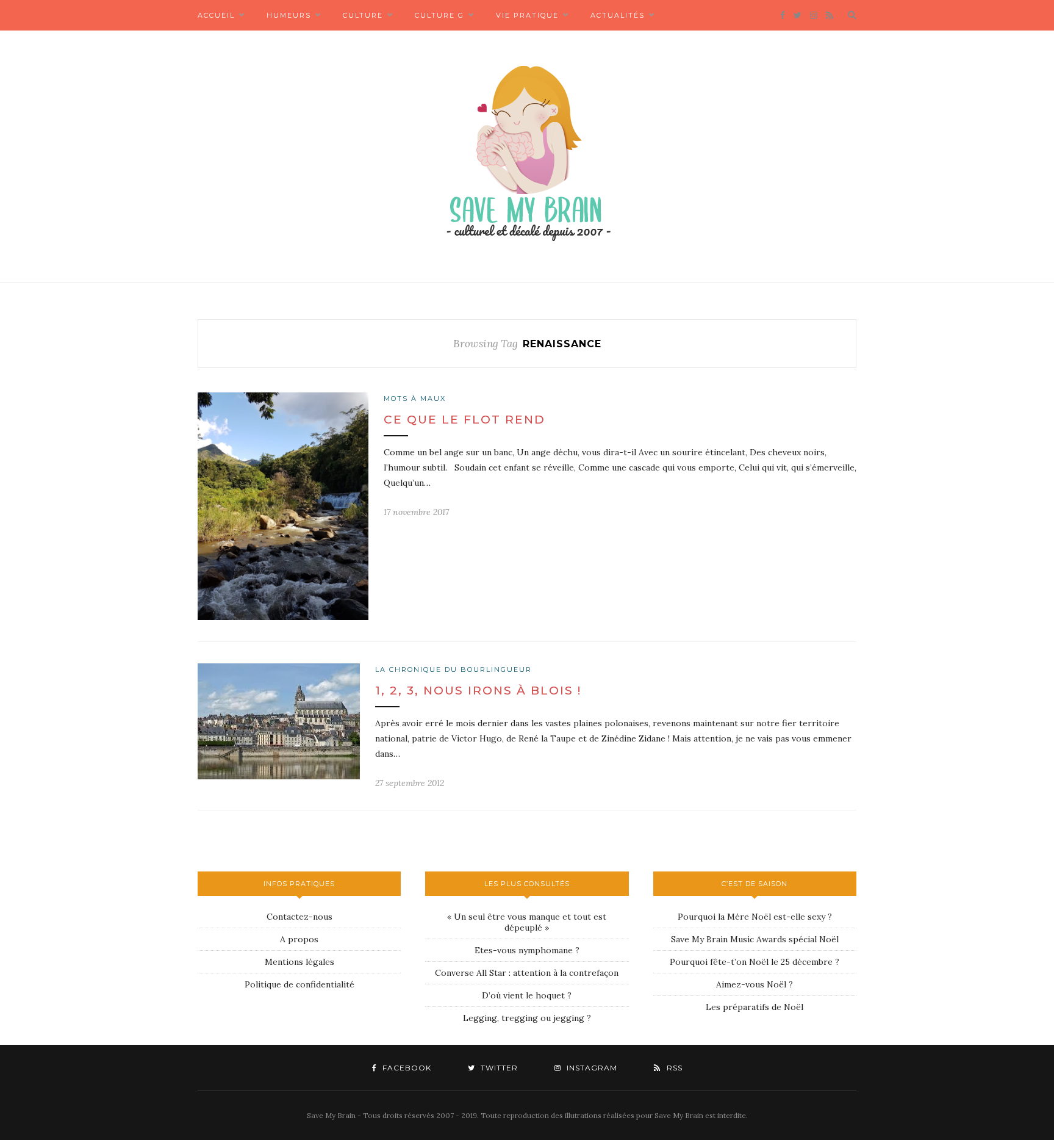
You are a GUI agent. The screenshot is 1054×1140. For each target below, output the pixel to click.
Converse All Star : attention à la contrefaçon (526, 972)
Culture (363, 15)
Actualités (617, 15)
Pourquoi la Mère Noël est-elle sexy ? (755, 916)
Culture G (439, 15)
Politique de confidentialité (299, 984)
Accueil (216, 15)
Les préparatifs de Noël (754, 1006)
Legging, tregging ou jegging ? (527, 1017)
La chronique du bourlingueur (453, 669)
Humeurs (289, 15)
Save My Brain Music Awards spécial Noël (755, 939)
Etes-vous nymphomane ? (527, 950)
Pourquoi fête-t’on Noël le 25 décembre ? (754, 961)
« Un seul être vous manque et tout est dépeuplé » (526, 922)
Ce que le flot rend (464, 420)
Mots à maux (415, 398)
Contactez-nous (299, 916)
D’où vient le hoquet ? (527, 995)
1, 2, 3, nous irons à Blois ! (478, 691)
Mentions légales (299, 961)
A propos (299, 939)
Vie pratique (527, 15)
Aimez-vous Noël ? (754, 984)
